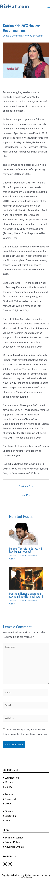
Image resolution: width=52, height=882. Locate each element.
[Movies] (26, 782)
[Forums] (26, 794)
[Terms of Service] (26, 837)
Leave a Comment (13, 35)
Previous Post (26, 486)
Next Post (26, 495)
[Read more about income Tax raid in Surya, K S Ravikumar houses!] (23, 533)
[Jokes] (26, 803)
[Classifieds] (26, 799)
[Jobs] (26, 820)
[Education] (26, 816)
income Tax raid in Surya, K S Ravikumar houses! (25, 550)
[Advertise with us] (26, 847)
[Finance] (26, 811)
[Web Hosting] (26, 778)
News (28, 35)
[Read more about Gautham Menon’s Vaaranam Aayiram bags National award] (26, 577)
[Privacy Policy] (26, 842)
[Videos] (26, 787)
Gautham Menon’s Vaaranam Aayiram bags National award (26, 595)
